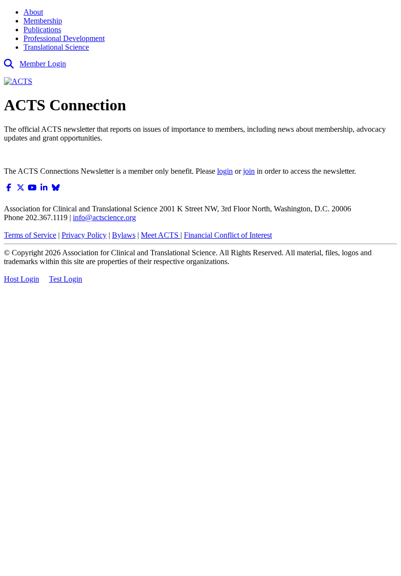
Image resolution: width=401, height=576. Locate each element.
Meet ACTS (160, 235)
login (225, 171)
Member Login (43, 64)
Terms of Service (30, 235)
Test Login (65, 279)
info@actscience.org (104, 217)
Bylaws (123, 235)
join (249, 171)
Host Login (21, 279)
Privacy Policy (84, 235)
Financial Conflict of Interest (228, 235)
